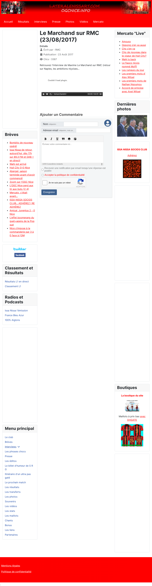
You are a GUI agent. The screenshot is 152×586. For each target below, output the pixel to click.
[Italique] (51, 139)
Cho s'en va (128, 48)
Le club (9, 437)
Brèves (8, 441)
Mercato (98, 21)
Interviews (40, 21)
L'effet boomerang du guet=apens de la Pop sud (22, 221)
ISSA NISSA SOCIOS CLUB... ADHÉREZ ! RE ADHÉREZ (22, 203)
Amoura (126, 41)
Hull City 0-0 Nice (20, 167)
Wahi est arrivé (18, 164)
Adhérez (132, 155)
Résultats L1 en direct (17, 281)
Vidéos (84, 21)
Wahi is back (129, 59)
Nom (49, 124)
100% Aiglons (12, 320)
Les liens (10, 529)
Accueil (8, 21)
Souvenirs (10, 501)
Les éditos (10, 460)
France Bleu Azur (14, 315)
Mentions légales (10, 565)
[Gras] (45, 139)
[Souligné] (57, 139)
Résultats (23, 21)
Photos (70, 21)
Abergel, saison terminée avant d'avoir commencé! (22, 175)
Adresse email (59, 130)
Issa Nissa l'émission (16, 310)
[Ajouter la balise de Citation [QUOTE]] (63, 139)
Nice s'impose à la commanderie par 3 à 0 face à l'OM (22, 232)
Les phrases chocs (15, 451)
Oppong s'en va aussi (134, 45)
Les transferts (12, 491)
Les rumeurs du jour (133, 70)
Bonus (8, 525)
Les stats (10, 510)
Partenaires (11, 534)
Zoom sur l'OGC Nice (21, 181)
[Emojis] (69, 139)
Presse (56, 21)
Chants (9, 520)
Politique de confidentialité (16, 571)
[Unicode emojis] (75, 139)
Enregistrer (49, 192)
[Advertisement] (20, 80)
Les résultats (12, 487)
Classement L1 (13, 286)
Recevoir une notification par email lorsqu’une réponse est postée (75, 169)
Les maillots (11, 515)
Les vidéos (11, 506)
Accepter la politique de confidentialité (65, 175)
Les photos (11, 496)
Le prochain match (15, 482)
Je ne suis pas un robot (60, 182)
